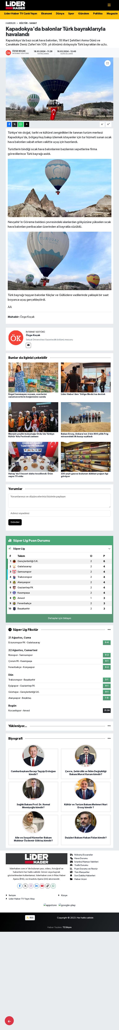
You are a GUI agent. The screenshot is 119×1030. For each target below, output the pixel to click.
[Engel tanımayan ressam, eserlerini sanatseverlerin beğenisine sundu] (33, 377)
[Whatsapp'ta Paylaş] (20, 124)
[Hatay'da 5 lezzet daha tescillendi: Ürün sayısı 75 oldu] (33, 456)
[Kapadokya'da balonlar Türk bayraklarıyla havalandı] (59, 89)
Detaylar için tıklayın (59, 618)
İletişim (12, 895)
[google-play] (67, 905)
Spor (71, 13)
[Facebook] (19, 886)
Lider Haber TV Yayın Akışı (22, 899)
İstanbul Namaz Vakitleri (86, 862)
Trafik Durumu (81, 865)
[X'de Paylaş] (14, 124)
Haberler (10, 23)
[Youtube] (42, 886)
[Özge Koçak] (15, 337)
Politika (97, 13)
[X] (25, 886)
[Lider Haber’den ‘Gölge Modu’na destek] (86, 377)
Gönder (15, 522)
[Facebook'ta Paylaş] (9, 124)
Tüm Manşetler (82, 872)
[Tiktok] (47, 886)
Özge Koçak (33, 335)
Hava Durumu (81, 858)
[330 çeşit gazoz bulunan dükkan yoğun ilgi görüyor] (86, 456)
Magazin (112, 13)
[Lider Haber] (15, 5)
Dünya (60, 13)
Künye (64, 895)
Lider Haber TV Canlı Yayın (20, 13)
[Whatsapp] (53, 886)
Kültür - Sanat (28, 23)
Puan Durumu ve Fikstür (86, 869)
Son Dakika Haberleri (84, 875)
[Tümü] (109, 726)
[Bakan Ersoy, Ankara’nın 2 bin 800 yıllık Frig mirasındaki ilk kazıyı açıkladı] (86, 417)
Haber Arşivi (80, 879)
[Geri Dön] (9, 1020)
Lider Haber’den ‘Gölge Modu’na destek (83, 394)
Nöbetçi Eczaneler (83, 855)
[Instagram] (30, 886)
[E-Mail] (28, 345)
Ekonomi (46, 13)
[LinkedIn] (36, 886)
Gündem (83, 13)
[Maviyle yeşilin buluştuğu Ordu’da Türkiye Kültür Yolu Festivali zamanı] (33, 417)
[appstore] (50, 905)
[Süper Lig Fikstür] (109, 629)
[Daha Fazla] (26, 124)
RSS (31, 918)
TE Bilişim (67, 927)
